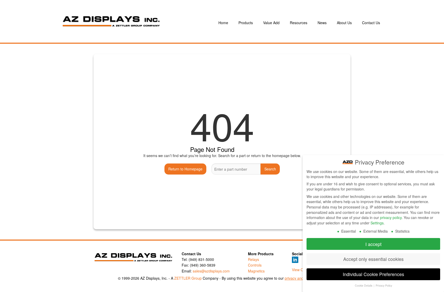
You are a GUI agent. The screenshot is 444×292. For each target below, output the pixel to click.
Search (270, 168)
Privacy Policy (384, 285)
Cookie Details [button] (364, 285)
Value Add (271, 22)
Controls (255, 265)
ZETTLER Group (188, 278)
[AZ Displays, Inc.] (133, 22)
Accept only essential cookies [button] (373, 259)
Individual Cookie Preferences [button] (373, 274)
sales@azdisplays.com (211, 270)
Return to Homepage (185, 168)
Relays (253, 259)
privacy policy (391, 217)
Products (245, 22)
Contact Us (371, 22)
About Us (344, 22)
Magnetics (256, 270)
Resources (298, 22)
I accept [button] (373, 244)
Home (223, 22)
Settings (377, 222)
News (322, 22)
